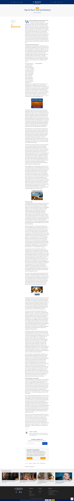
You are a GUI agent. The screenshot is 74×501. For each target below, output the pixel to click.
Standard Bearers (42, 463)
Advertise (30, 493)
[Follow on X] (17, 492)
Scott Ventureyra (58, 483)
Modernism (30, 463)
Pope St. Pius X (34, 463)
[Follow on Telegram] (21, 492)
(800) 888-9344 (51, 492)
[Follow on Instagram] (19, 492)
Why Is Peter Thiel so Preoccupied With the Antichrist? (63, 481)
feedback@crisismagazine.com (52, 490)
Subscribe (45, 443)
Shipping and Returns (32, 494)
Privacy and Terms (31, 495)
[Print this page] (18, 26)
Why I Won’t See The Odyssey (8, 481)
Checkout (40, 492)
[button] (72, 499)
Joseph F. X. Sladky (37, 12)
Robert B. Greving (23, 482)
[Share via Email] (16, 26)
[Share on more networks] (19, 26)
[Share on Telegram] (14, 26)
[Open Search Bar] (62, 2)
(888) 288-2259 (52, 493)
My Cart (40, 491)
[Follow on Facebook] (16, 492)
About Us (30, 490)
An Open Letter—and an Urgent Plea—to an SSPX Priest (46, 481)
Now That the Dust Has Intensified (28, 481)
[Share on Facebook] (13, 26)
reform (38, 463)
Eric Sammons (4, 482)
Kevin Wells (39, 483)
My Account (40, 490)
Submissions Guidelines (30, 492)
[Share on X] (11, 26)
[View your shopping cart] (60, 2)
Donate (29, 458)
